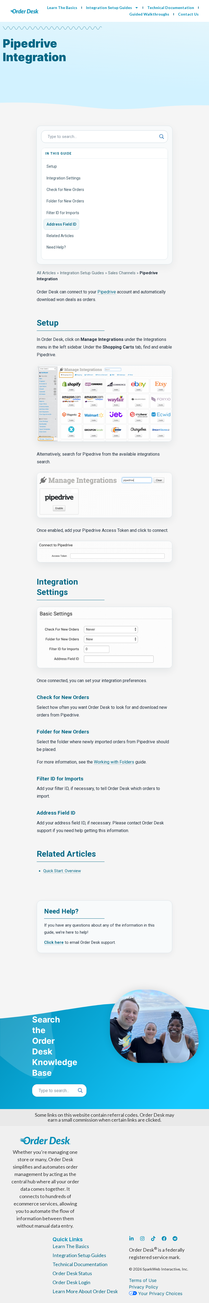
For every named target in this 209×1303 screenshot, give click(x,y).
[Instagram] (142, 1238)
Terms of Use (142, 1280)
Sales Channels (122, 272)
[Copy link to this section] (62, 323)
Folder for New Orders (65, 201)
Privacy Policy (143, 1287)
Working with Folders (114, 762)
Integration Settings (64, 178)
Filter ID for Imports (63, 213)
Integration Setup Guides (109, 7)
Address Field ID (61, 224)
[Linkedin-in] (131, 1238)
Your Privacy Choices (159, 1293)
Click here (54, 942)
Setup (52, 166)
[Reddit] (175, 1238)
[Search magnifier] (161, 136)
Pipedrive (106, 291)
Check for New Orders (65, 189)
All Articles (46, 272)
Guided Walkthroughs (149, 14)
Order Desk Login (71, 1282)
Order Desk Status (72, 1273)
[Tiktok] (153, 1238)
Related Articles (60, 236)
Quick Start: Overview (62, 870)
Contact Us (188, 14)
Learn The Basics (62, 7)
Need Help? (56, 247)
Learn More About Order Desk (85, 1291)
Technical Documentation (170, 7)
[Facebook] (164, 1238)
